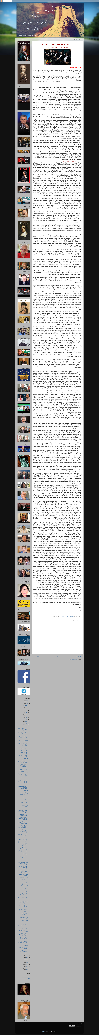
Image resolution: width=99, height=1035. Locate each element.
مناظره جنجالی (24, 920)
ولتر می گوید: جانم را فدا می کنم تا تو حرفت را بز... (23, 898)
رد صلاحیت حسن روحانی (23, 776)
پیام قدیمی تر (36, 656)
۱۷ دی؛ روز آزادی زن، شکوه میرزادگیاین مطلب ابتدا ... (23, 934)
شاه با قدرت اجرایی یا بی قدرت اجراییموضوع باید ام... (23, 834)
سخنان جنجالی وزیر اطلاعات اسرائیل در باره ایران (23, 818)
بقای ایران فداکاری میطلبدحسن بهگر (24, 815)
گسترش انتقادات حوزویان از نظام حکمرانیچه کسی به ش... (23, 847)
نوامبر (26, 707)
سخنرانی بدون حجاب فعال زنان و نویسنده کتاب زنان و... (23, 853)
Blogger (43, 1031)
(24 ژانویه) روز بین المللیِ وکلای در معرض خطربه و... (23, 765)
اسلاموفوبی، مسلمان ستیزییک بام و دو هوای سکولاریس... (23, 910)
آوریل (26, 719)
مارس (26, 721)
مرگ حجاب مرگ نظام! (23, 850)
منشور (28, 978)
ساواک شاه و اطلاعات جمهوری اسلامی (23, 918)
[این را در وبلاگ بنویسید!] (57, 616)
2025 (27, 701)
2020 (27, 960)
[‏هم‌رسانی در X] (56, 616)
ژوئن (26, 715)
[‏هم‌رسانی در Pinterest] (53, 616)
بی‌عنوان (26, 738)
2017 (27, 966)
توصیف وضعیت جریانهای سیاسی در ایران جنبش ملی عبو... (23, 745)
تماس (29, 979)
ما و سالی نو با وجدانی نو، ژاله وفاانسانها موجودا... (23, 938)
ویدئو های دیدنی (27, 976)
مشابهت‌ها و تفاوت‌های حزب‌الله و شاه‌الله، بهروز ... (23, 732)
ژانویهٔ (26, 724)
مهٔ (26, 717)
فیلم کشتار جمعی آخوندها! (24, 753)
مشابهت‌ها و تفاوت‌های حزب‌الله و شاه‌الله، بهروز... (23, 830)
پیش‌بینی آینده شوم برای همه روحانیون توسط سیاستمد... (23, 798)
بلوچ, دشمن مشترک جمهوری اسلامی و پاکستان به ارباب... (23, 736)
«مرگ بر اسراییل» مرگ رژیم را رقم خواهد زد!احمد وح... (23, 843)
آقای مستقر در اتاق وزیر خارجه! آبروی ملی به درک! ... (23, 774)
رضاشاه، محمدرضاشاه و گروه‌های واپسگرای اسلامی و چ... (23, 883)
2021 (27, 959)
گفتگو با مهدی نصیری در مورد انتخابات (23, 729)
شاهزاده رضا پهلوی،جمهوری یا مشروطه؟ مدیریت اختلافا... (23, 890)
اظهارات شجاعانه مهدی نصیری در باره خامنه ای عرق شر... (23, 863)
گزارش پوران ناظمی (23, 931)
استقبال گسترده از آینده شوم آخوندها (23, 741)
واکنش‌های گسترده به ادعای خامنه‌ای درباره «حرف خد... (23, 942)
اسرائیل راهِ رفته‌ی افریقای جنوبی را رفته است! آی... (23, 781)
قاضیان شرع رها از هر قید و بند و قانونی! (23, 756)
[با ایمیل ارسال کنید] (58, 616)
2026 (27, 700)
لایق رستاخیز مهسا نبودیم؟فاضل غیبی (24, 951)
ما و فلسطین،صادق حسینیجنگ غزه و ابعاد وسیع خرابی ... (23, 822)
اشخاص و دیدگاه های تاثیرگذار (23, 948)
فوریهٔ (26, 722)
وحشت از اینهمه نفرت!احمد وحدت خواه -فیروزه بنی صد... (23, 871)
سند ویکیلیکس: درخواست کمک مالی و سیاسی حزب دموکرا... (23, 769)
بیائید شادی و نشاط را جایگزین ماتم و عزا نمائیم (23, 857)
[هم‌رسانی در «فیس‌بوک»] (55, 616)
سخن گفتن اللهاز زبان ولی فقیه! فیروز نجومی (23, 914)
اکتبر (26, 708)
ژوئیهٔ (26, 714)
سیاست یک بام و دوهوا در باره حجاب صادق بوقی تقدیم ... (23, 894)
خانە (29, 975)
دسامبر (25, 705)
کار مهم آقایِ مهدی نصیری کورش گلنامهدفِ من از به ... (23, 826)
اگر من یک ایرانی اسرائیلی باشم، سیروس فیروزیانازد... (23, 929)
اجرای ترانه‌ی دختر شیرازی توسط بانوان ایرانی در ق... (23, 761)
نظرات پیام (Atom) (73, 659)
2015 (27, 969)
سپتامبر (25, 710)
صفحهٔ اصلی (58, 656)
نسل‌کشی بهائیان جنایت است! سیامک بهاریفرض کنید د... (23, 906)
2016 (27, 968)
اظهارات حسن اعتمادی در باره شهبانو (23, 886)
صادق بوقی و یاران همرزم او (24, 879)
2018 (27, 964)
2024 (27, 703)
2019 (27, 962)
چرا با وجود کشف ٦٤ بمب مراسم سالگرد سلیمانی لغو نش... (23, 902)
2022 (27, 957)
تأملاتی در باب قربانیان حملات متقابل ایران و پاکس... (23, 811)
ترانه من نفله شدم (24, 877)
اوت (26, 712)
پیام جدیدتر (78, 656)
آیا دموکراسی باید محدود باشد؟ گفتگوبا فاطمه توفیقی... (23, 794)
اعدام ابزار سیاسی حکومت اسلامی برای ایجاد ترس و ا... (23, 749)
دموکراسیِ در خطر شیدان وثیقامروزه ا (23, 925)
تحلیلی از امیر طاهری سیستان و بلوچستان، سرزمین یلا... (23, 838)
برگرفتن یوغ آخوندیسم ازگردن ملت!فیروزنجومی (24, 802)
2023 (27, 955)
